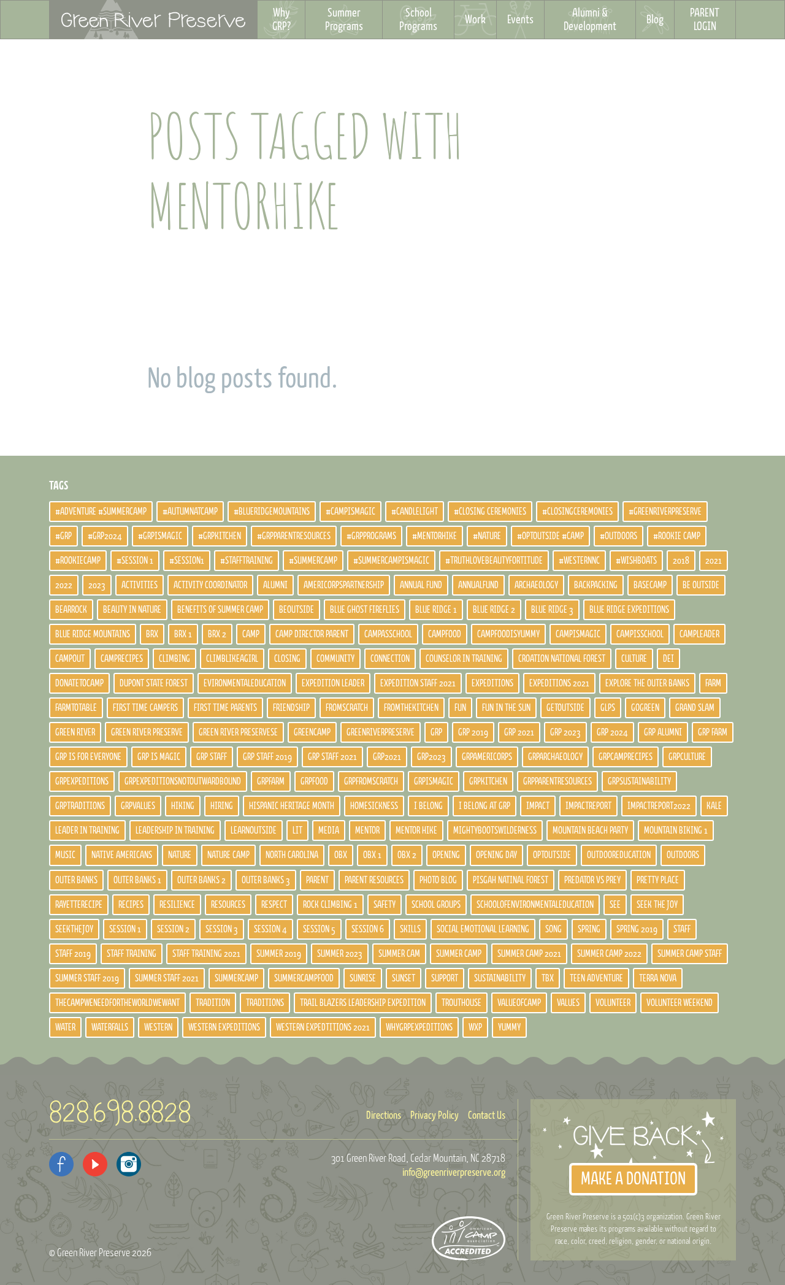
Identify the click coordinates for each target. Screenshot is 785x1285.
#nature (487, 536)
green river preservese (238, 732)
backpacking (596, 585)
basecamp (650, 585)
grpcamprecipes (626, 757)
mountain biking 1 (676, 830)
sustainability (500, 978)
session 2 (173, 929)
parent (317, 880)
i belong (428, 806)
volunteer (612, 1003)
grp (436, 732)
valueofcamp (519, 1003)
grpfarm (271, 781)
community (335, 659)
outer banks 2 (201, 880)
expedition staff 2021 (418, 683)
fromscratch (347, 708)
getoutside (565, 708)
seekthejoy (74, 929)
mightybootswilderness (495, 830)
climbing (174, 659)
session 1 (125, 929)
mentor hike (416, 830)
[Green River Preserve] (153, 19)
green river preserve (147, 732)
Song (553, 929)
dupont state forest (154, 683)
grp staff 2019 (267, 757)
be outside (701, 585)
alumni (275, 585)
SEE (615, 905)
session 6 (367, 929)
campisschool (640, 634)
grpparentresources (557, 781)
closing (287, 659)
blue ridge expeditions (629, 610)
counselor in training (464, 659)
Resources (228, 905)
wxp (475, 1027)
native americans (121, 855)
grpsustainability (639, 781)
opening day (496, 855)
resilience (177, 905)
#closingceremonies (577, 511)
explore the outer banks (647, 683)
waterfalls (109, 1027)
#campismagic (350, 511)
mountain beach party (590, 830)
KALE (714, 806)
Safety (384, 905)
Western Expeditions (224, 1027)
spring (589, 929)
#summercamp (313, 561)
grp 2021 (519, 732)
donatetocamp (79, 683)
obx (340, 855)
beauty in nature (132, 610)
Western (158, 1027)
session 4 (270, 929)
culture (634, 659)
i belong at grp (484, 806)
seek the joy (657, 905)
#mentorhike (434, 536)
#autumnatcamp (190, 511)
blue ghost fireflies (364, 610)
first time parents (225, 708)
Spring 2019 (636, 929)
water (65, 1027)
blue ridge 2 (494, 610)
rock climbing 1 (330, 905)
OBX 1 (372, 855)
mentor (367, 830)
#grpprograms (371, 536)
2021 (713, 561)
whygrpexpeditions (419, 1027)
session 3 (221, 929)
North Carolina (292, 855)
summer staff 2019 (87, 978)
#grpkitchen (219, 536)
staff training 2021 (206, 954)
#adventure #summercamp (101, 511)
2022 (63, 585)
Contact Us (486, 1115)
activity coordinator (210, 585)
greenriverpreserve (381, 732)
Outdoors (683, 855)
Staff (682, 929)
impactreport (588, 806)
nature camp (228, 855)
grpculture (687, 757)
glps (607, 708)
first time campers (145, 708)
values (568, 1003)
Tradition (213, 1003)
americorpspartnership (344, 585)
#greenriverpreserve (665, 511)
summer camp (458, 954)
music (65, 855)
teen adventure (596, 978)
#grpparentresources (294, 536)
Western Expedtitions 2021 (323, 1027)
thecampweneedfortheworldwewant (117, 1003)
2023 (96, 585)
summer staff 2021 (167, 978)
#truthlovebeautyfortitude (494, 561)
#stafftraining (246, 561)
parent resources (374, 880)
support (444, 978)
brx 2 (217, 634)
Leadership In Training (175, 830)
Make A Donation (633, 1179)
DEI (668, 659)
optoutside (552, 855)
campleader (699, 634)
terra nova (657, 978)
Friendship (291, 708)
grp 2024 (612, 732)
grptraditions (80, 806)
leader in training (87, 830)
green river (75, 732)
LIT (297, 830)
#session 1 (135, 561)
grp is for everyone (88, 757)
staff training (131, 954)
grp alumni (663, 732)
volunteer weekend (679, 1003)
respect (274, 905)
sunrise (363, 978)
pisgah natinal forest (510, 880)
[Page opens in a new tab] (61, 1164)
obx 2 (406, 855)
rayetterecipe (78, 905)
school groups (436, 905)
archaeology (536, 585)
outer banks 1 (137, 880)
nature (179, 855)
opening (446, 855)
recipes (131, 905)
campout (70, 659)
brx (152, 634)
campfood (444, 634)
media (328, 830)
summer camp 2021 (529, 954)
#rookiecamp (78, 561)
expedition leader (333, 683)
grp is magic (158, 757)
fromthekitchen (411, 708)
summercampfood (304, 978)
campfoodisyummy (508, 634)
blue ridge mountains (92, 634)
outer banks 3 (266, 880)
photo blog (438, 880)
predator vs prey (592, 880)
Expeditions (492, 683)
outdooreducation (619, 855)
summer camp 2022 (609, 954)
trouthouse (461, 1003)
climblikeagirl (232, 659)
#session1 (186, 561)
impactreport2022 (659, 806)
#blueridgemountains (272, 511)
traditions (265, 1003)
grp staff (211, 757)
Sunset (403, 978)
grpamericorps (487, 757)
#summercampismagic (391, 561)
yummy (509, 1027)
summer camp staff (689, 954)
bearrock (71, 610)
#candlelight (414, 511)
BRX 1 (183, 634)
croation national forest (561, 659)
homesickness (374, 806)
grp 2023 (565, 732)
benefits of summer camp (220, 610)
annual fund (421, 585)
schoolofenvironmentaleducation (535, 905)
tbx (548, 978)
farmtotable (76, 708)
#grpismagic (160, 536)
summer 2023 (339, 954)
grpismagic (433, 781)
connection (390, 659)
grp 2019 (473, 732)
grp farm (712, 732)
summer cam (399, 954)
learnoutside (254, 830)
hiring (221, 806)
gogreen (645, 708)
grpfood (314, 781)
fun (460, 708)
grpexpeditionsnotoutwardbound (182, 781)
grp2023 (431, 757)
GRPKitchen (488, 781)
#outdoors (618, 536)
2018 (681, 561)
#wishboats (636, 561)
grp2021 (387, 757)
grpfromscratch (371, 781)
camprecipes (122, 659)
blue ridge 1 (436, 610)
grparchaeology (555, 757)
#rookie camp (676, 536)
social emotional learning (483, 929)
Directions (383, 1115)
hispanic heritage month (291, 806)
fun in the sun (506, 708)
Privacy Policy (434, 1115)
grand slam (694, 708)
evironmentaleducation (245, 683)
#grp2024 (105, 536)
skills (410, 929)
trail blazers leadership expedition (363, 1003)
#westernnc (579, 561)
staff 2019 (73, 954)
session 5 (319, 929)
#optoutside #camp (550, 536)
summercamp (236, 978)
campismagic (578, 634)
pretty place (658, 880)
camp (250, 634)
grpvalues (138, 806)
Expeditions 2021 (559, 683)
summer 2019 (278, 954)
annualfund (478, 585)
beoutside (296, 610)
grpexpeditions (82, 781)
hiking (182, 806)
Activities (139, 585)
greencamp (312, 732)
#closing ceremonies (490, 511)
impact (538, 806)
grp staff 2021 (332, 757)
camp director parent (311, 634)
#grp (63, 536)
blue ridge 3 (552, 610)
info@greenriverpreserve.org (453, 1172)
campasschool (388, 634)
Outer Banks (76, 880)
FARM (713, 683)
